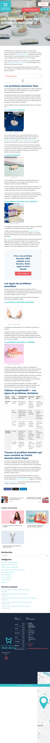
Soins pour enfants (6, 577)
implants (9, 239)
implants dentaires (34, 231)
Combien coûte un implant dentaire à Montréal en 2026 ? (17, 602)
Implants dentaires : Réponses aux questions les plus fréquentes (19, 598)
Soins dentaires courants (8, 572)
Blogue (29, 5)
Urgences (3, 582)
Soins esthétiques (6, 574)
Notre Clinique (31, 1)
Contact (31, 7)
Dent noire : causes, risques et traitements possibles (15, 589)
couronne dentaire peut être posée (27, 140)
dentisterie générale (9, 140)
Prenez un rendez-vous (10, 482)
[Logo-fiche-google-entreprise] (6, 658)
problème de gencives (23, 54)
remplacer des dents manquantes (16, 62)
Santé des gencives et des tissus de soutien (13, 570)
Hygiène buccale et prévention (9, 565)
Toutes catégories (6, 579)
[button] (40, 76)
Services (29, 3)
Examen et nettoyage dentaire (9, 562)
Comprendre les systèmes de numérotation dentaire (15, 606)
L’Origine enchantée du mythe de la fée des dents (14, 594)
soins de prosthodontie (22, 479)
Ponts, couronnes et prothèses (9, 567)
